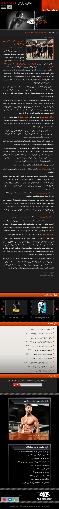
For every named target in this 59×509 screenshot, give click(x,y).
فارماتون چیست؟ (42, 468)
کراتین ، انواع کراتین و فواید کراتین (36, 455)
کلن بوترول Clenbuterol (40, 472)
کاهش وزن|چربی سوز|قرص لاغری (39, 354)
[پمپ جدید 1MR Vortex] (44, 314)
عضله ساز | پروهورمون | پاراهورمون (38, 362)
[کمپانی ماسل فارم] (46, 500)
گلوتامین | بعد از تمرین (42, 358)
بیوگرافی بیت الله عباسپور (39, 458)
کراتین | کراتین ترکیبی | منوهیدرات (38, 341)
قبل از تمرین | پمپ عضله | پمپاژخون (38, 333)
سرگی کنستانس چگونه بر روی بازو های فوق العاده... (32, 461)
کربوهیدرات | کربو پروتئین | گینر (39, 346)
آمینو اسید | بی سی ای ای (41, 329)
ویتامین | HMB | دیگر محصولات (39, 366)
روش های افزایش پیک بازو (39, 465)
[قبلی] (44, 37)
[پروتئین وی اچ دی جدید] (18, 314)
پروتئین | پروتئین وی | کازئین (40, 350)
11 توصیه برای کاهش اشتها (39, 479)
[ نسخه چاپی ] (50, 37)
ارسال (16, 384)
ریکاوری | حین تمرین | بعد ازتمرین (39, 337)
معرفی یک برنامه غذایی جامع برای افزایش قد (33, 482)
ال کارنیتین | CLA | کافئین (41, 371)
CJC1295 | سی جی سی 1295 (39, 475)
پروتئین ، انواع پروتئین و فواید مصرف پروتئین (33, 451)
